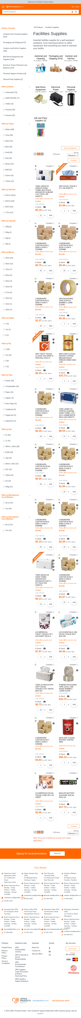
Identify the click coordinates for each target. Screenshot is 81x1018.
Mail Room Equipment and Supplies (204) (13, 58)
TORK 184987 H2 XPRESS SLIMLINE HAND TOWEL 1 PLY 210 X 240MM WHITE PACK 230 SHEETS (67, 413)
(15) (8, 355)
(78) (11, 92)
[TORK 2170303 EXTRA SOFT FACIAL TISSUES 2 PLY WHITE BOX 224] (44, 674)
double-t (40, 1013)
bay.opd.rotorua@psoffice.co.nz (34, 929)
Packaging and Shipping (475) (14, 42)
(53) (10, 110)
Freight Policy (7, 947)
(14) (9, 181)
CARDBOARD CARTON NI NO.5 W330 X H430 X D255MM (42, 412)
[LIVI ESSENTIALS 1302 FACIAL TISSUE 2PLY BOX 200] (68, 621)
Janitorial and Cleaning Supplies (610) (15, 35)
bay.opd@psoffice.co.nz (12, 929)
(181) (9, 207)
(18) (9, 258)
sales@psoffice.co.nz (41, 1000)
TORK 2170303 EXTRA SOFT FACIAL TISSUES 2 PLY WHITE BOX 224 (44, 688)
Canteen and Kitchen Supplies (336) (14, 49)
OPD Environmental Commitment (20, 964)
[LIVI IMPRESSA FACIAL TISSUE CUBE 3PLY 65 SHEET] (44, 782)
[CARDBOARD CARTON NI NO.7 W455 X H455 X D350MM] (44, 727)
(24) (9, 164)
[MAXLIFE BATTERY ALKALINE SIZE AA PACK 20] (68, 782)
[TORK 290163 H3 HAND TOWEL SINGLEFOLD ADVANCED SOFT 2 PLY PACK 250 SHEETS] (44, 564)
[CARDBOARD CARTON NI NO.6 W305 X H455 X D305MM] (44, 509)
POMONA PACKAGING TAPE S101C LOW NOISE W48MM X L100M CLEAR (68, 688)
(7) (8, 269)
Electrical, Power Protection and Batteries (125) (15, 66)
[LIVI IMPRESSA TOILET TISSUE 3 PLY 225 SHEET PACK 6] (44, 621)
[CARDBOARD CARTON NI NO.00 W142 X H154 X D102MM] (44, 453)
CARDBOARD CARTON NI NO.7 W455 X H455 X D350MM (42, 741)
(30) (8, 147)
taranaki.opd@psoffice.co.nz (53, 895)
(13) (8, 481)
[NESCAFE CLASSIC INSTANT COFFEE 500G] (68, 727)
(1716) (9, 503)
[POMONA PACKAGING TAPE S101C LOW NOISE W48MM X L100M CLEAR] (68, 674)
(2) (8, 227)
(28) (12, 446)
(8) (7, 361)
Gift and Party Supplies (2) (13, 79)
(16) (8, 170)
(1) (8, 232)
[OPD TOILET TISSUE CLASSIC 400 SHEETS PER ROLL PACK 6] (44, 343)
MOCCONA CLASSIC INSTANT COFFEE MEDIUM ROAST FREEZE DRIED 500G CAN (67, 358)
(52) (10, 115)
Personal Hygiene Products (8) (14, 73)
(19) (12, 386)
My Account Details (72, 949)
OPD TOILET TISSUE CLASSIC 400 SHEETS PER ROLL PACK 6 (44, 356)
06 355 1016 (8, 901)
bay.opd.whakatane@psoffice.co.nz (56, 929)
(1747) (9, 525)
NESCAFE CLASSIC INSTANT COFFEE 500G (67, 740)
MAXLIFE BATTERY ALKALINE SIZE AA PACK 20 (67, 795)
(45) (7, 349)
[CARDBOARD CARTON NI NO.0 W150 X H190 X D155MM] (68, 232)
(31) (8, 441)
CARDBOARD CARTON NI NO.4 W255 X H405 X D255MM (66, 578)
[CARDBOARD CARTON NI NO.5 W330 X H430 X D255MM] (44, 398)
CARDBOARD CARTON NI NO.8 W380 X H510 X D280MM (66, 523)
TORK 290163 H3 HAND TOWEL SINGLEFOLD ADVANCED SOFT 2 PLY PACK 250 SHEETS (43, 580)
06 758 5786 (48, 898)
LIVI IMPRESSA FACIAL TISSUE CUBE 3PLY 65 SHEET (44, 795)
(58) (9, 135)
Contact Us (36, 951)
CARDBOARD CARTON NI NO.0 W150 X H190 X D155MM (66, 246)
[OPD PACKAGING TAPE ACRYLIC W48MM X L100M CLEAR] (68, 288)
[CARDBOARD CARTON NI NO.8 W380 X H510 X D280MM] (68, 509)
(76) (9, 104)
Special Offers (37, 954)
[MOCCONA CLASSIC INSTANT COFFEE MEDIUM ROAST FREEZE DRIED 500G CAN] (68, 343)
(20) (9, 381)
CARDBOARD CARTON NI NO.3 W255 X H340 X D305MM (66, 467)
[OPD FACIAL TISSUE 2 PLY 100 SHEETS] (68, 175)
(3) (8, 281)
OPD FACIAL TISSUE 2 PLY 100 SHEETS (68, 187)
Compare (49, 166)
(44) (8, 508)
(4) (8, 275)
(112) (9, 212)
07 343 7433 (28, 932)
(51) (9, 141)
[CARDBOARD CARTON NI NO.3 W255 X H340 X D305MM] (68, 453)
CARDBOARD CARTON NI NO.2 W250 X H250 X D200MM (42, 302)
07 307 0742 (48, 932)
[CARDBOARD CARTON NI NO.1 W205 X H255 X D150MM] (44, 232)
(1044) (10, 195)
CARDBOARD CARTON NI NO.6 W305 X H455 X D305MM (42, 523)
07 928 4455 (8, 932)
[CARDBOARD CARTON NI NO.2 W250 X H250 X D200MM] (44, 288)
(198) (9, 129)
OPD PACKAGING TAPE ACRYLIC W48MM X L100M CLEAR (66, 302)
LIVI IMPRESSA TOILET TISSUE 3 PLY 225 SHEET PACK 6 (44, 634)
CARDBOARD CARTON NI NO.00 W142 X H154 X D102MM (42, 467)
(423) (9, 201)
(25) (8, 158)
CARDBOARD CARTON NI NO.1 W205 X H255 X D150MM (42, 246)
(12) (9, 264)
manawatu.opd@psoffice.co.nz (14, 897)
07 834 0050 (68, 898)
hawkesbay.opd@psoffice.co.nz (34, 895)
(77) (12, 98)
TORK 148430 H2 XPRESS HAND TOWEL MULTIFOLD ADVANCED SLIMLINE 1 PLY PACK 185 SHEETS (44, 191)
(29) (8, 152)
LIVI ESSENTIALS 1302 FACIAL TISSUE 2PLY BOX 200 (68, 634)
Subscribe (57, 853)
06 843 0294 (28, 898)
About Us (35, 947)
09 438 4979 (68, 934)
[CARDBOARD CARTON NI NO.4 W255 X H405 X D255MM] (68, 564)
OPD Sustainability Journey (20, 950)
